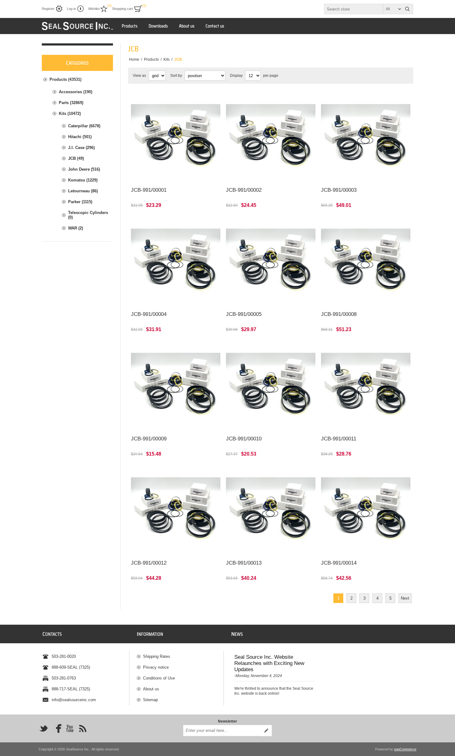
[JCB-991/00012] (175, 510)
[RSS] (83, 728)
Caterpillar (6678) (84, 126)
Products (129, 26)
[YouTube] (70, 728)
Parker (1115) (80, 201)
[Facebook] (57, 728)
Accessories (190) (75, 92)
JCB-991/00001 (149, 190)
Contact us (215, 26)
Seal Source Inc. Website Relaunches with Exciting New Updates (269, 663)
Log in (71, 9)
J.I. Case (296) (81, 147)
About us (186, 26)
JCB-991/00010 (244, 439)
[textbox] (363, 9)
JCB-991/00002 (244, 190)
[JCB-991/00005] (270, 262)
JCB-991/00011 (338, 439)
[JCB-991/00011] (365, 386)
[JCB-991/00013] (270, 510)
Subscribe (266, 730)
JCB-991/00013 (244, 563)
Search (407, 9)
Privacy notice (156, 667)
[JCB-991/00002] (270, 137)
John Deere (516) (84, 169)
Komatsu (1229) (83, 180)
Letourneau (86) (83, 191)
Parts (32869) (71, 102)
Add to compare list (182, 174)
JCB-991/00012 (149, 563)
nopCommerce (405, 749)
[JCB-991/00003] (365, 137)
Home (134, 59)
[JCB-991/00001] (175, 137)
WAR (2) (75, 228)
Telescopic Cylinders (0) (88, 215)
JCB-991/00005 (244, 314)
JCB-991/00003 (339, 190)
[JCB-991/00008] (365, 262)
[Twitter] (44, 728)
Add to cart (194, 546)
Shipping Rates (156, 656)
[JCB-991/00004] (175, 262)
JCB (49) (76, 158)
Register (48, 9)
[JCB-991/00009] (175, 386)
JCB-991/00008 (339, 314)
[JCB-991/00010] (270, 386)
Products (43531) (65, 79)
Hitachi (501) (80, 136)
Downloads (158, 26)
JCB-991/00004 (149, 314)
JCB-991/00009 (149, 439)
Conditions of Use (159, 678)
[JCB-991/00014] (365, 510)
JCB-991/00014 (339, 563)
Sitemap (150, 699)
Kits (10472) (70, 113)
